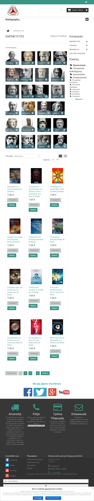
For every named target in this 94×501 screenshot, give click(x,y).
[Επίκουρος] (42, 75)
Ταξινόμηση (9, 156)
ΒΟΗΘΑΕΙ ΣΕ (74, 49)
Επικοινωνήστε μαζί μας (35, 459)
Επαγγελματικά (80, 77)
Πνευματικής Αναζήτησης (74, 81)
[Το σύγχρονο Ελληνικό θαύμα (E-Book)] (57, 226)
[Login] (86, 2)
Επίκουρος (75, 92)
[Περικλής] (44, 125)
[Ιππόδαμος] (58, 91)
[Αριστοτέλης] (44, 58)
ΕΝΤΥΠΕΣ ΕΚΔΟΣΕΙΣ (77, 53)
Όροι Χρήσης (31, 465)
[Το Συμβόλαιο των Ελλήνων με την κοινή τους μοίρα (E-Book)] (15, 327)
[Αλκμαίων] (12, 58)
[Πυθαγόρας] (12, 142)
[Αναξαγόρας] (28, 58)
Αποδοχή (38, 498)
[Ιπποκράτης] (12, 108)
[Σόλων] (28, 142)
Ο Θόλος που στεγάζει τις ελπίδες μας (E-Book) (36, 289)
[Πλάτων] (60, 125)
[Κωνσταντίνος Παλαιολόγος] (28, 125)
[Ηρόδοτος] (28, 91)
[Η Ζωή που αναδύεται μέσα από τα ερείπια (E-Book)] (57, 276)
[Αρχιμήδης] (60, 58)
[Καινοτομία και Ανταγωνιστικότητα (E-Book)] (15, 175)
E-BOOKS (73, 45)
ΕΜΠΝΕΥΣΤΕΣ (74, 41)
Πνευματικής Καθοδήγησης (76, 69)
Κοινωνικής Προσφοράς (74, 86)
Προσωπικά (79, 65)
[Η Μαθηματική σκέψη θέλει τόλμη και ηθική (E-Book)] (57, 175)
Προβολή (12, 205)
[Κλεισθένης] (44, 108)
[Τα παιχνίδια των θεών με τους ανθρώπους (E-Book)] (36, 327)
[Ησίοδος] (42, 91)
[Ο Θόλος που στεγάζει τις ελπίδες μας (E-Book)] (36, 276)
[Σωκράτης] (60, 142)
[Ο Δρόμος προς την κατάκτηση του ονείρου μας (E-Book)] (15, 276)
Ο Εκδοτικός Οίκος (33, 462)
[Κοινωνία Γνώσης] (13, 10)
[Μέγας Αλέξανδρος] (12, 125)
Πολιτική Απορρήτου (53, 498)
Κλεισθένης (76, 94)
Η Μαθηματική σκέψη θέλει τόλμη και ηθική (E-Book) (57, 189)
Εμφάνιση (46, 160)
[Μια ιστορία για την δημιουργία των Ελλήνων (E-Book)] (57, 327)
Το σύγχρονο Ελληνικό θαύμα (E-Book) (57, 239)
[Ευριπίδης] (12, 91)
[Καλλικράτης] (28, 108)
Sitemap (29, 468)
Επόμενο (45, 373)
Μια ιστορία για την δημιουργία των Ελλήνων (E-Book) (57, 340)
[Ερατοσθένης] (58, 75)
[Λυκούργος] (58, 108)
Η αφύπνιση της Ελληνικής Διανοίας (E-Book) (36, 239)
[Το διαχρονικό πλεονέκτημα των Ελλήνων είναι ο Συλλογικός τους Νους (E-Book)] (36, 175)
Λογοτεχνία (76, 89)
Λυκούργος (76, 96)
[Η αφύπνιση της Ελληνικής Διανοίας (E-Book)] (36, 226)
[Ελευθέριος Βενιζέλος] (26, 75)
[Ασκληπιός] (12, 75)
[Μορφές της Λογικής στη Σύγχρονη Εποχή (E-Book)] (15, 226)
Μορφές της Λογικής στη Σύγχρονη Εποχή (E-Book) (15, 239)
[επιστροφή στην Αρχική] (8, 31)
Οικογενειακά (79, 74)
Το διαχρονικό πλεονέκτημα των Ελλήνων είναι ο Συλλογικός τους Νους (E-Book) (35, 191)
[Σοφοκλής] (44, 142)
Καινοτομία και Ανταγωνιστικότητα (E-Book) (14, 189)
